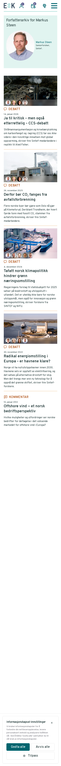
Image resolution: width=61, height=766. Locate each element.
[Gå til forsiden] (9, 5)
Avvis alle (43, 747)
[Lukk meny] (54, 5)
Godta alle (18, 747)
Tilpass (33, 756)
